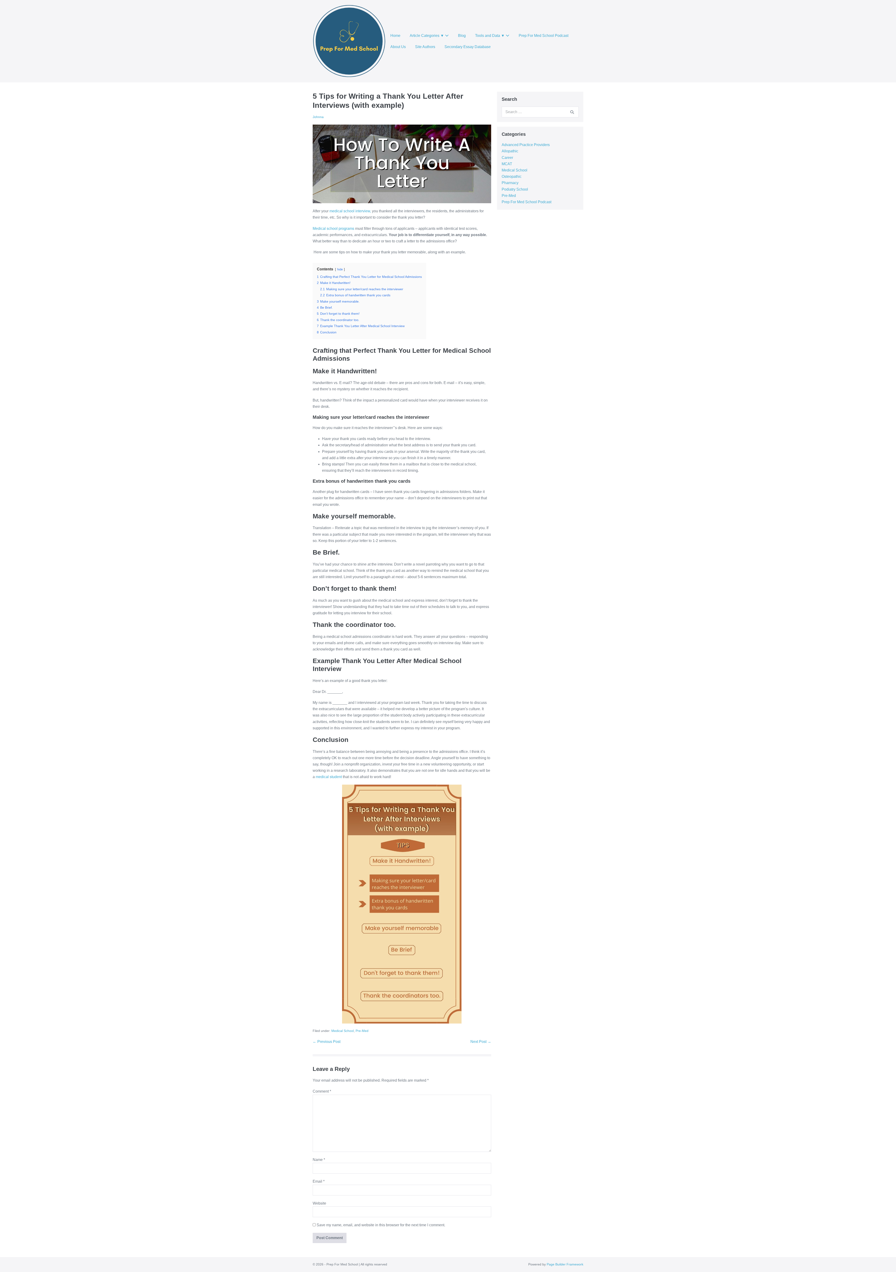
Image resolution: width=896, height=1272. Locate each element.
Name (319, 1160)
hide (340, 269)
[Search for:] (540, 112)
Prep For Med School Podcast (543, 36)
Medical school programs (333, 229)
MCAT (507, 164)
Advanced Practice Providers (526, 145)
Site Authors (425, 47)
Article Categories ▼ (427, 36)
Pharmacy (510, 183)
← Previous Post (326, 1042)
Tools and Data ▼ (490, 36)
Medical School (342, 1031)
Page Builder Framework (565, 1264)
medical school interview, (350, 211)
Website (319, 1203)
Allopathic (510, 151)
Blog (462, 36)
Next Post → (480, 1042)
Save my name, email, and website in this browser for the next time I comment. (381, 1225)
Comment (322, 1091)
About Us (398, 47)
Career (507, 158)
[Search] (572, 112)
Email (319, 1181)
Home (395, 36)
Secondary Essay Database (467, 47)
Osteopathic (512, 176)
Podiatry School (515, 189)
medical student (329, 777)
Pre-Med (362, 1031)
